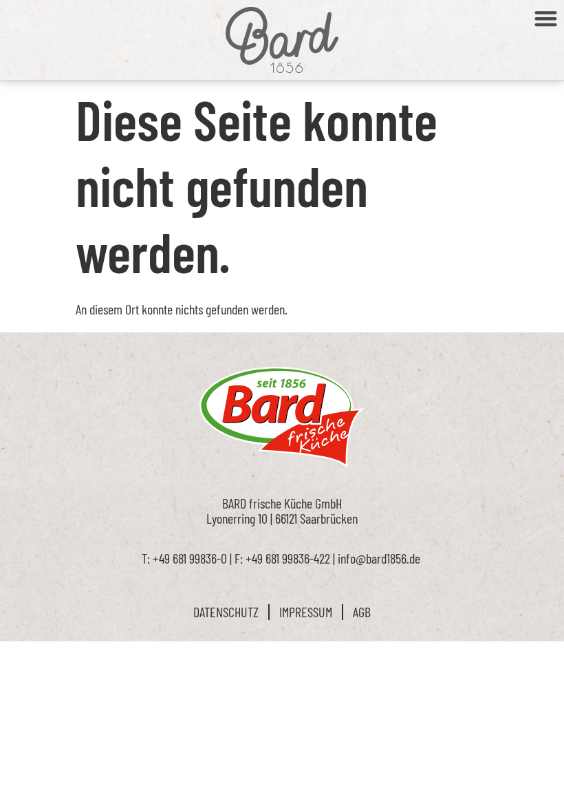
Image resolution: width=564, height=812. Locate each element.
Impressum (305, 611)
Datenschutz (226, 611)
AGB (362, 611)
